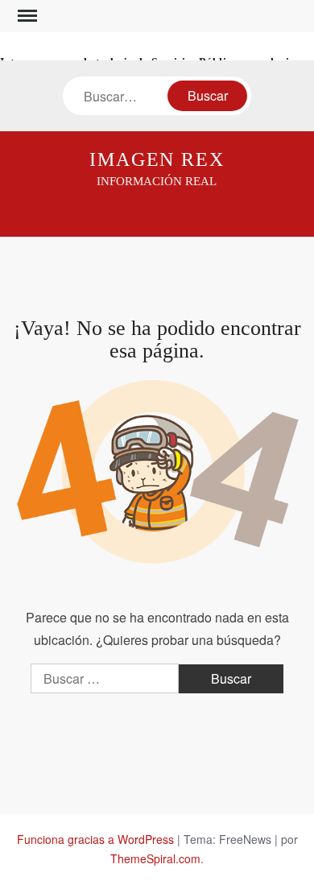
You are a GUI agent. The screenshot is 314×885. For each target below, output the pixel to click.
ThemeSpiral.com (155, 858)
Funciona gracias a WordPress (95, 839)
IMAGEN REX (157, 159)
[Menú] (26, 16)
